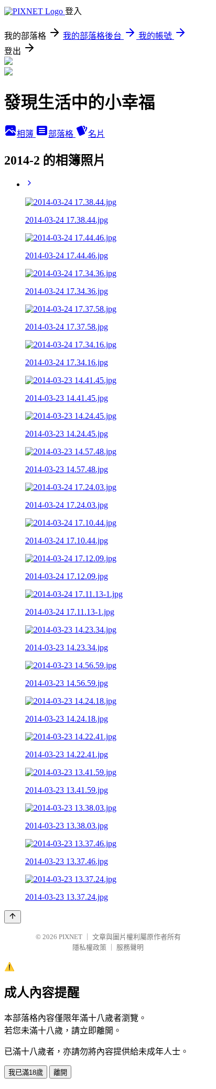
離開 (60, 1072)
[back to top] (12, 916)
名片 (96, 133)
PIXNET (70, 937)
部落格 (61, 133)
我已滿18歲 (25, 1072)
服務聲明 (130, 947)
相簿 (26, 133)
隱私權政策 (89, 947)
